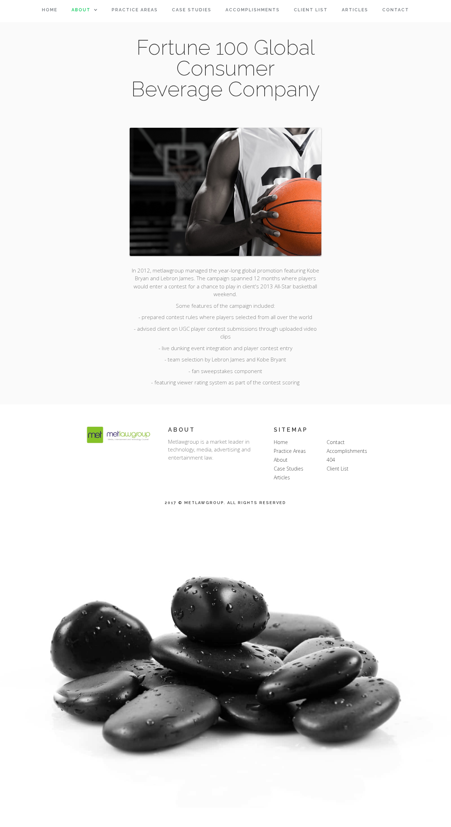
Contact (395, 9)
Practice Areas (290, 451)
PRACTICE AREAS (135, 9)
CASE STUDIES (191, 9)
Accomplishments (347, 451)
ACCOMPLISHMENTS (253, 9)
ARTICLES (355, 9)
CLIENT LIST (311, 9)
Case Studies (288, 468)
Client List (337, 468)
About (81, 9)
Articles (282, 477)
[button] (84, 10)
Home (49, 9)
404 (331, 459)
